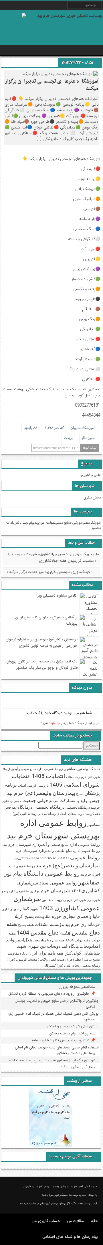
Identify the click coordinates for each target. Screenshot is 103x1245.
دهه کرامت (92, 813)
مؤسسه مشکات (49, 924)
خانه (94, 1221)
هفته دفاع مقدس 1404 (44, 932)
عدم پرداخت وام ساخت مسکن (72, 1033)
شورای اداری (10, 909)
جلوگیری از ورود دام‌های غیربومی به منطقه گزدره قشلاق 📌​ (51, 994)
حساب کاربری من (46, 1221)
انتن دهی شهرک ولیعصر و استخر (71, 1026)
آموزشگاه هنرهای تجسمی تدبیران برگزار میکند (51, 85)
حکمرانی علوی (11, 801)
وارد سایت (54, 723)
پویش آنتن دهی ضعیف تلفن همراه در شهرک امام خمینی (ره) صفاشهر (53, 1017)
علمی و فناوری (91, 475)
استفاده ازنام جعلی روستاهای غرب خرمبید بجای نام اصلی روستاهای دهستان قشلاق (57, 1050)
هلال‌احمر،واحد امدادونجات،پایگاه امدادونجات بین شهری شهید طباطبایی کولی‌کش (53, 946)
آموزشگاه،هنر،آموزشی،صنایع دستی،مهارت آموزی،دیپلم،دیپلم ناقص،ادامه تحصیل (53, 525)
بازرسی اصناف (27, 785)
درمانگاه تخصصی (78, 807)
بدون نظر (88, 438)
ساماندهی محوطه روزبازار (77, 987)
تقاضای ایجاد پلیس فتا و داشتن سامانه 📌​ (63, 1040)
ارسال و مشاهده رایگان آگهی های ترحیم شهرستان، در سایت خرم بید (58, 1204)
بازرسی (43, 785)
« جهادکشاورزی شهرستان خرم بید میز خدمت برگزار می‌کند (48, 572)
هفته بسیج (26, 924)
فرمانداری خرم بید (82, 924)
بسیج (80, 793)
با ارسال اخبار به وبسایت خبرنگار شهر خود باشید (69, 1195)
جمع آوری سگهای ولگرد (78, 1067)
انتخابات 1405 (48, 776)
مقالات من (75, 1221)
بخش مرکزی (92, 497)
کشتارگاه (50, 965)
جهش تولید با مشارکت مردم (74, 800)
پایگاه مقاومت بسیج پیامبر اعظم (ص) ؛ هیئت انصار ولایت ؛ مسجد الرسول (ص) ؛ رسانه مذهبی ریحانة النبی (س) (53, 959)
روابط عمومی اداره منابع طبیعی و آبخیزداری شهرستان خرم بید (51, 844)
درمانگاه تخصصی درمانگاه (41, 807)
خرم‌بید (95, 807)
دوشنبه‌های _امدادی (70, 813)
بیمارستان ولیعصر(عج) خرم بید (41, 792)
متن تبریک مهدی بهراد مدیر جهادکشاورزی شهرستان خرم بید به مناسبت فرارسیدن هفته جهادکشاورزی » (53, 557)
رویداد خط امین (52, 900)
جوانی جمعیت (35, 800)
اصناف (70, 777)
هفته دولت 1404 (78, 940)
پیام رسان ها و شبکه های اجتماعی (70, 1237)
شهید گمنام (29, 908)
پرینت (69, 438)
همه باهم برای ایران (46, 953)
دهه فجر (11, 807)
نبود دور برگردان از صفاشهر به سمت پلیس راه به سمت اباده (52, 1060)
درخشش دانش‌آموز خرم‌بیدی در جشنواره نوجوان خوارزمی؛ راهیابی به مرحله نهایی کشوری (41, 642)
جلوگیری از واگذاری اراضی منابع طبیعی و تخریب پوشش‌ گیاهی (57, 1004)
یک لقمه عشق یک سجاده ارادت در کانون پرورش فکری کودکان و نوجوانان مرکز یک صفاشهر (42, 664)
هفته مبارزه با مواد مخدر (49, 940)
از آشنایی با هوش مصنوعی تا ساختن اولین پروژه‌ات (46, 620)
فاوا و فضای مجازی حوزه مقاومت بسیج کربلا (57, 916)
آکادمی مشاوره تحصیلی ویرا (56, 596)
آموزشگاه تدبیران (82, 428)
